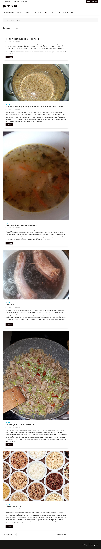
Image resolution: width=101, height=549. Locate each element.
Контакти (16, 1)
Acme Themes (94, 545)
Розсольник (10, 304)
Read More (9, 57)
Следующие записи (62, 534)
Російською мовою (68, 12)
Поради (40, 12)
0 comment (17, 41)
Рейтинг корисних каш (13, 506)
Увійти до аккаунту (92, 1)
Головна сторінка (9, 12)
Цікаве (58, 12)
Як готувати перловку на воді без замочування (22, 38)
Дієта (34, 12)
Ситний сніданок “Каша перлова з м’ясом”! (21, 424)
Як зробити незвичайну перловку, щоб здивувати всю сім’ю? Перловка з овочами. (35, 106)
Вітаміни (28, 12)
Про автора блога (7, 1)
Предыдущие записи (10, 534)
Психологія (20, 12)
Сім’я (53, 12)
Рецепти (47, 12)
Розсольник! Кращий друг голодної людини (21, 224)
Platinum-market (10, 5)
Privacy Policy (24, 1)
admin (10, 41)
